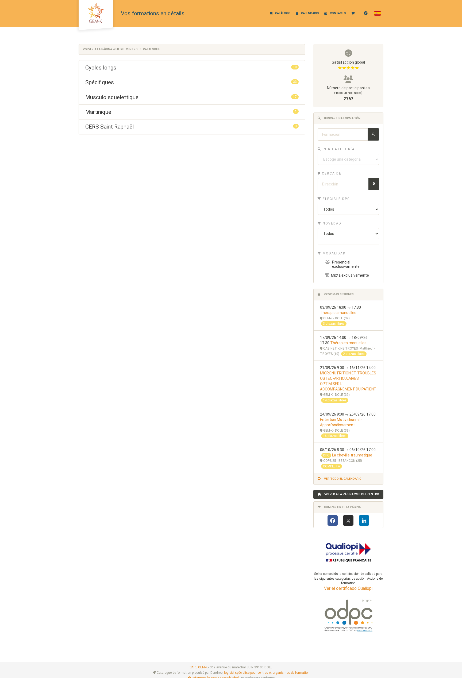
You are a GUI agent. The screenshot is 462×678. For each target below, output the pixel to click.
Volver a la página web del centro (110, 49)
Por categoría (338, 149)
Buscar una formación (341, 118)
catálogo (282, 13)
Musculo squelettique (192, 97)
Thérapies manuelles (338, 313)
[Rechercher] (373, 134)
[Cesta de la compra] (354, 13)
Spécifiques (192, 82)
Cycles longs (192, 68)
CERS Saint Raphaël (192, 127)
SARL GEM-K (198, 667)
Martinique (192, 112)
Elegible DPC (335, 199)
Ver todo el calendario (342, 479)
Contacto (338, 13)
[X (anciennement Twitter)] (348, 520)
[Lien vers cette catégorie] (122, 68)
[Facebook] (333, 520)
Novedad (331, 223)
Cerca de (331, 173)
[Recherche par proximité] (373, 184)
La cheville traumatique (352, 455)
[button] (377, 13)
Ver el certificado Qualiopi (348, 588)
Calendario (310, 13)
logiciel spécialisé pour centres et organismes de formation (267, 673)
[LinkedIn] (364, 520)
